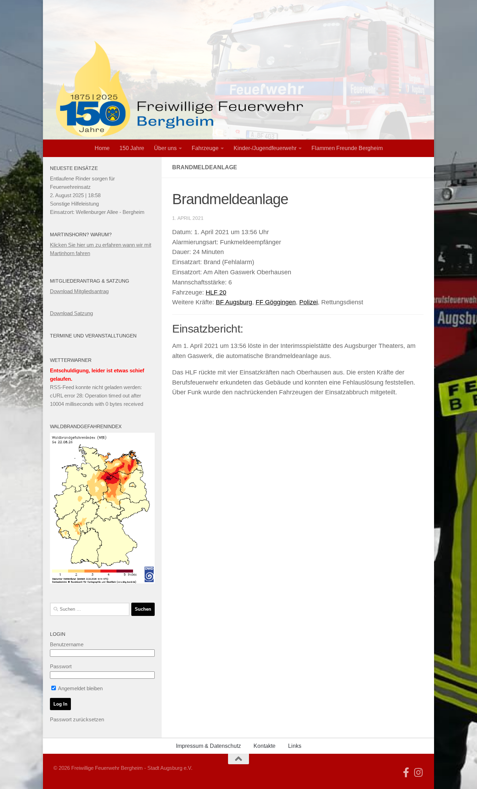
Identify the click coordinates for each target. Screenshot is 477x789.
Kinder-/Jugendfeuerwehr (265, 148)
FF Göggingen (276, 302)
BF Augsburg (234, 302)
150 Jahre (131, 148)
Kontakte (265, 746)
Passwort (61, 666)
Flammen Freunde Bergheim (347, 148)
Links (294, 746)
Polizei (308, 302)
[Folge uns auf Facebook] (406, 772)
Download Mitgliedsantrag (79, 291)
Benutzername (66, 644)
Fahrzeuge (205, 148)
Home (102, 148)
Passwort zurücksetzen (77, 719)
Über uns (165, 148)
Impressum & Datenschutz (208, 746)
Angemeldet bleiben (80, 688)
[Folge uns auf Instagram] (419, 772)
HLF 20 (216, 292)
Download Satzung (71, 313)
